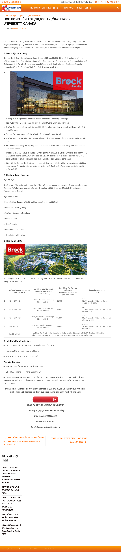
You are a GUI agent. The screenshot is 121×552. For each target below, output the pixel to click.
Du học (56, 8)
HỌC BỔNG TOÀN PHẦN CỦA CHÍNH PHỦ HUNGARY (10, 517)
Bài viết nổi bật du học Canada (16, 16)
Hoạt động (68, 8)
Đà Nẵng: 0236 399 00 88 (12, 2)
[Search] (118, 8)
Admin (24, 28)
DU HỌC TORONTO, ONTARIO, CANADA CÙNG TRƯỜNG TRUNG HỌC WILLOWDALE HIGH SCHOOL (11, 475)
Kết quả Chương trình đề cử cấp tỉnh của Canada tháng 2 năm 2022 (11, 529)
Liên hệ (88, 8)
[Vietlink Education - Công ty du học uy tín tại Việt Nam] (13, 8)
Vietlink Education (52, 549)
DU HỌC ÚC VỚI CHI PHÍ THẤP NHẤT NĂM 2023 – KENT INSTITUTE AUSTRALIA (11, 504)
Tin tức (79, 8)
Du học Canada (35, 16)
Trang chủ (35, 8)
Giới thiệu (46, 8)
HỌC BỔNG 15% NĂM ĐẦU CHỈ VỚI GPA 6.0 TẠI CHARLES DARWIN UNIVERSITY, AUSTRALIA (24, 440)
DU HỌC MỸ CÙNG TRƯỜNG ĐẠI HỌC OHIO (10, 490)
